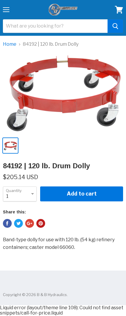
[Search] (115, 26)
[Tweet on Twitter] (18, 223)
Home (9, 44)
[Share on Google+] (29, 223)
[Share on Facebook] (7, 223)
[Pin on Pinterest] (40, 223)
